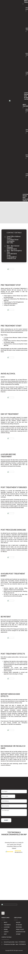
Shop (24, 197)
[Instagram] (2, 913)
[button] (23, 101)
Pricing (25, 196)
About (24, 104)
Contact (25, 201)
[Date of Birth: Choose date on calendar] (17, 796)
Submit (6, 820)
